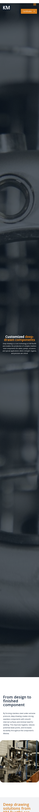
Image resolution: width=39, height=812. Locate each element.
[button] (34, 4)
